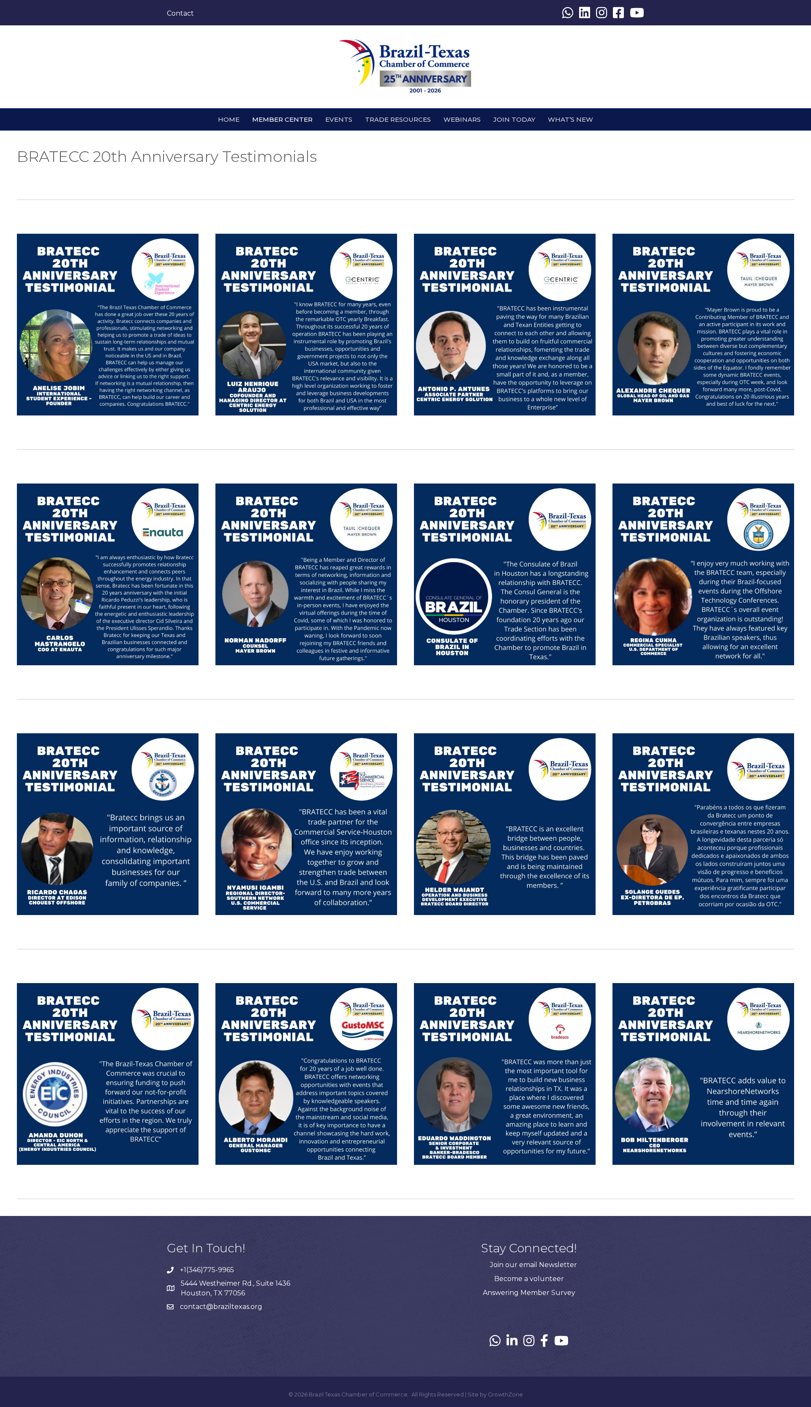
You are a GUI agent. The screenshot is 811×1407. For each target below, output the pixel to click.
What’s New (570, 119)
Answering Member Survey (529, 1293)
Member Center (282, 119)
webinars (462, 119)
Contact (180, 13)
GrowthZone (505, 1394)
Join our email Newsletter (533, 1265)
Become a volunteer (529, 1279)
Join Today (514, 119)
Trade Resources (398, 119)
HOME (228, 119)
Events (338, 119)
